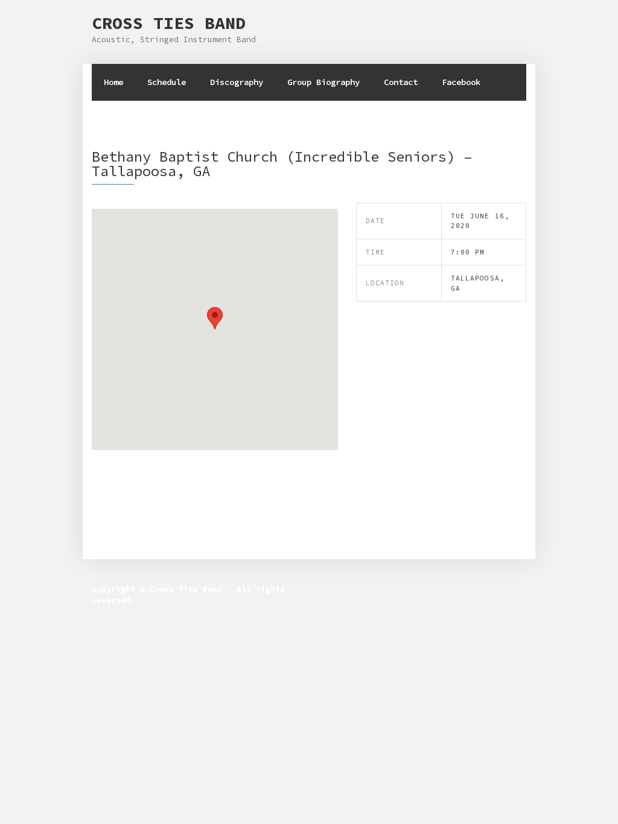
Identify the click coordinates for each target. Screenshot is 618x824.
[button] (215, 318)
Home (113, 82)
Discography (236, 82)
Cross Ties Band (169, 23)
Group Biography (323, 82)
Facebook (461, 82)
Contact (401, 82)
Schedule (166, 82)
